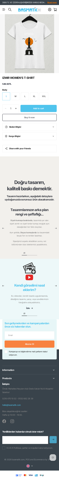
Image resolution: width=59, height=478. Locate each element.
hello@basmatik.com (11, 405)
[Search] (9, 9)
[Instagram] (12, 421)
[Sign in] (49, 9)
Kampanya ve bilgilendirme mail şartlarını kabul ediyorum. (28, 353)
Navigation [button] (3, 9)
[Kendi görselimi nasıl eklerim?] (29, 272)
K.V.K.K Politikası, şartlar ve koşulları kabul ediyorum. (30, 448)
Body (4, 90)
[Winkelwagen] (55, 9)
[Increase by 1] (16, 108)
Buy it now (29, 117)
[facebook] (4, 421)
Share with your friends (20, 148)
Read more (52, 2)
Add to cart (38, 108)
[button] (3, 228)
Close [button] (29, 370)
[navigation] (29, 252)
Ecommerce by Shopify (44, 459)
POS (28, 459)
